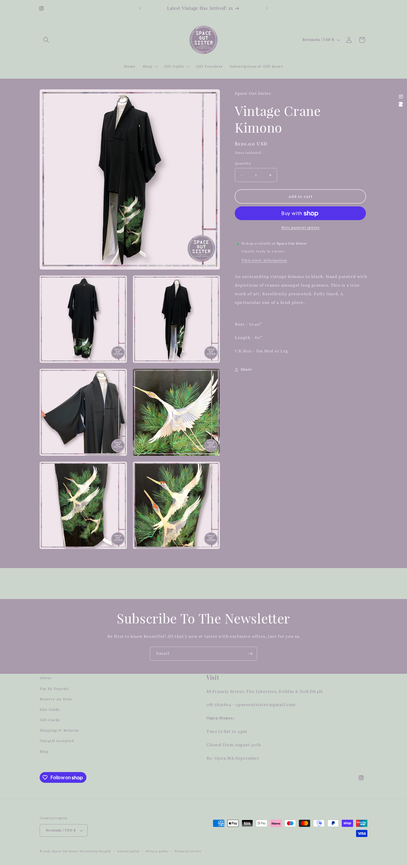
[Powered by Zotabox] (401, 104)
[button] (46, 39)
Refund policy (128, 851)
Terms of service (188, 851)
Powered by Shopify (96, 851)
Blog (44, 751)
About (46, 678)
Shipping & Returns (59, 730)
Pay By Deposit (54, 688)
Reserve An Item (56, 699)
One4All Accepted (57, 740)
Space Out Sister (65, 851)
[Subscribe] (250, 654)
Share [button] (246, 369)
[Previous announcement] (140, 8)
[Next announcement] (267, 8)
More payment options (300, 227)
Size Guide (50, 709)
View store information (264, 260)
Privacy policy (157, 851)
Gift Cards (50, 720)
